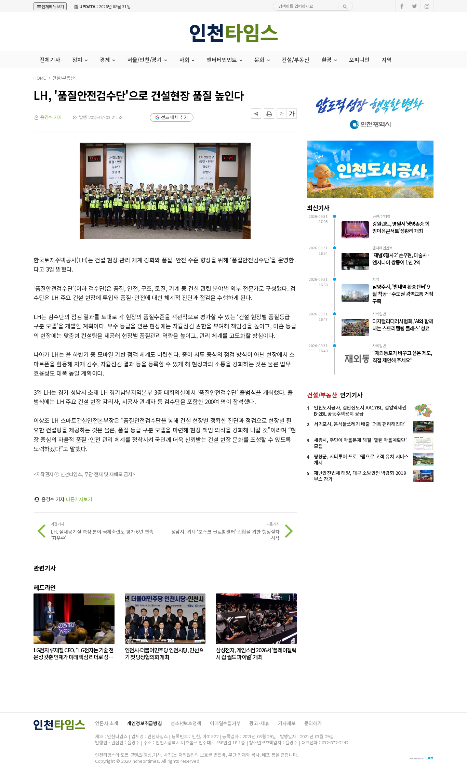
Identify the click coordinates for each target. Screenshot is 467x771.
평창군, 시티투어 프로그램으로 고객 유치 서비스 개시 (361, 459)
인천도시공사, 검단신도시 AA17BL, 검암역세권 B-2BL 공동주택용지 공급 (360, 410)
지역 (387, 59)
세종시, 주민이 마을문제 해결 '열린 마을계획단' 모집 (360, 442)
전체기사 (50, 59)
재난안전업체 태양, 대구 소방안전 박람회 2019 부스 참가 (360, 475)
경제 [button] (105, 59)
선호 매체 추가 (174, 117)
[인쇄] (269, 113)
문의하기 (313, 723)
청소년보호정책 (186, 723)
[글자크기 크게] (291, 113)
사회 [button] (185, 59)
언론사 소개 (106, 723)
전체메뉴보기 (52, 6)
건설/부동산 (295, 59)
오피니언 (359, 59)
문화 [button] (260, 59)
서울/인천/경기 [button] (145, 59)
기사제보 (286, 723)
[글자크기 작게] (282, 113)
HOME (39, 78)
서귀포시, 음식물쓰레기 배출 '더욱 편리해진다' (359, 423)
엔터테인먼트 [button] (222, 59)
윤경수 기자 (51, 117)
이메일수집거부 (225, 723)
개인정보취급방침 (144, 723)
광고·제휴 (259, 723)
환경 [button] (327, 59)
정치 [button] (78, 59)
